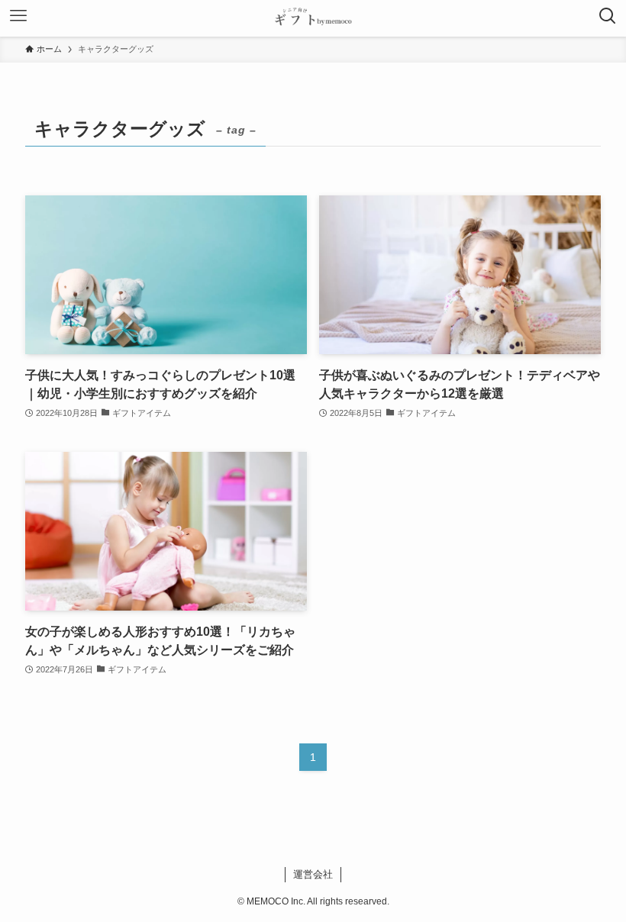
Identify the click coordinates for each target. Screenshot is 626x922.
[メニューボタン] (18, 18)
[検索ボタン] (607, 18)
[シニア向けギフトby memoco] (313, 18)
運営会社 (313, 874)
